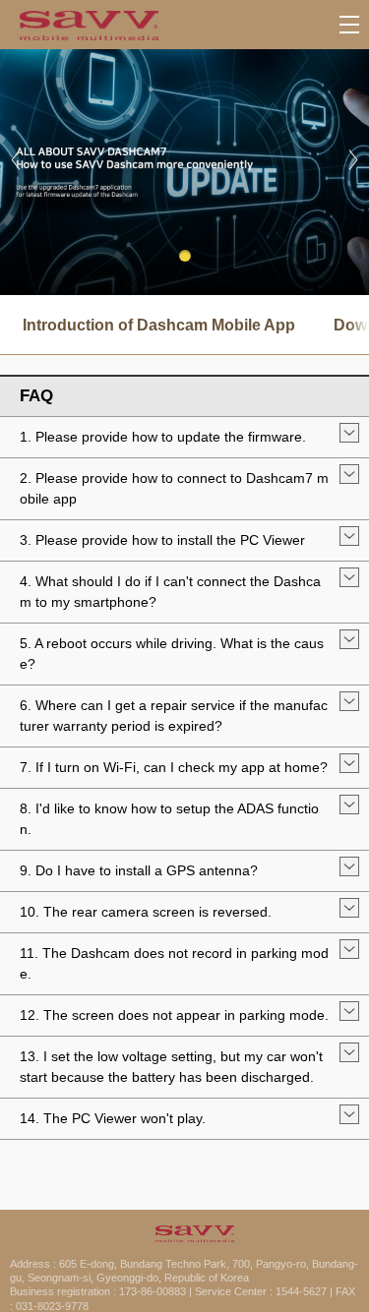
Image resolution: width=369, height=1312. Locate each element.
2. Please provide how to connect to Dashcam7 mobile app (174, 488)
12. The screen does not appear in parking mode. (174, 1015)
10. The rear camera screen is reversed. (146, 912)
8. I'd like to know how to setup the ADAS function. (169, 819)
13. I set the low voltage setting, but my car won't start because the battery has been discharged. (171, 1066)
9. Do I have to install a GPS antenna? (139, 870)
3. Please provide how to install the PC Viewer (162, 540)
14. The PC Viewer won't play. (113, 1118)
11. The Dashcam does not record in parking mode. (174, 963)
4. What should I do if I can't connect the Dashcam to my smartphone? (170, 591)
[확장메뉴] (349, 24)
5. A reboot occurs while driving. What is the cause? (172, 653)
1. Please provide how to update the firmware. (163, 437)
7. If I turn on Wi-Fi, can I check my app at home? (174, 767)
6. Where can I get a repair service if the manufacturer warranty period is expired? (174, 715)
